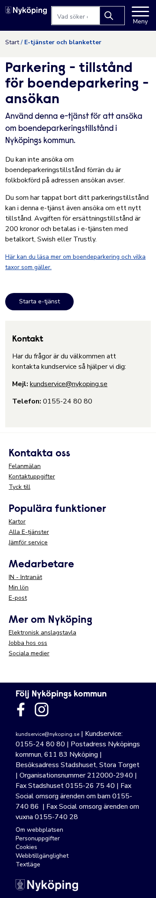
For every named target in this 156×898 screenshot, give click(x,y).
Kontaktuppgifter (32, 476)
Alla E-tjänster (29, 532)
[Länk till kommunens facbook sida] (20, 709)
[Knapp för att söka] (112, 16)
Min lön (19, 587)
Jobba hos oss (28, 643)
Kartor (17, 521)
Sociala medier (29, 653)
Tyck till (19, 487)
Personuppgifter (38, 838)
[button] (140, 882)
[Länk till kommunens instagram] (41, 709)
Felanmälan (25, 466)
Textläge (28, 864)
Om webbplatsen (39, 830)
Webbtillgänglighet (42, 856)
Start (12, 42)
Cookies (26, 847)
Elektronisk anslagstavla (42, 632)
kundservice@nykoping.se (68, 384)
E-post (18, 598)
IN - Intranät (25, 577)
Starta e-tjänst (39, 301)
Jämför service (28, 542)
